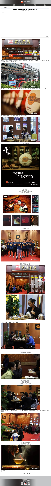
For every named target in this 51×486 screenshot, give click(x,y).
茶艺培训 (24, 4)
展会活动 (6, 7)
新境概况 (14, 4)
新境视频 (45, 5)
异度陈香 (35, 5)
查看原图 (47, 36)
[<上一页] (14, 25)
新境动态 (14, 5)
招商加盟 (45, 4)
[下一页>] (36, 25)
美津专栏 (24, 5)
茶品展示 (35, 4)
